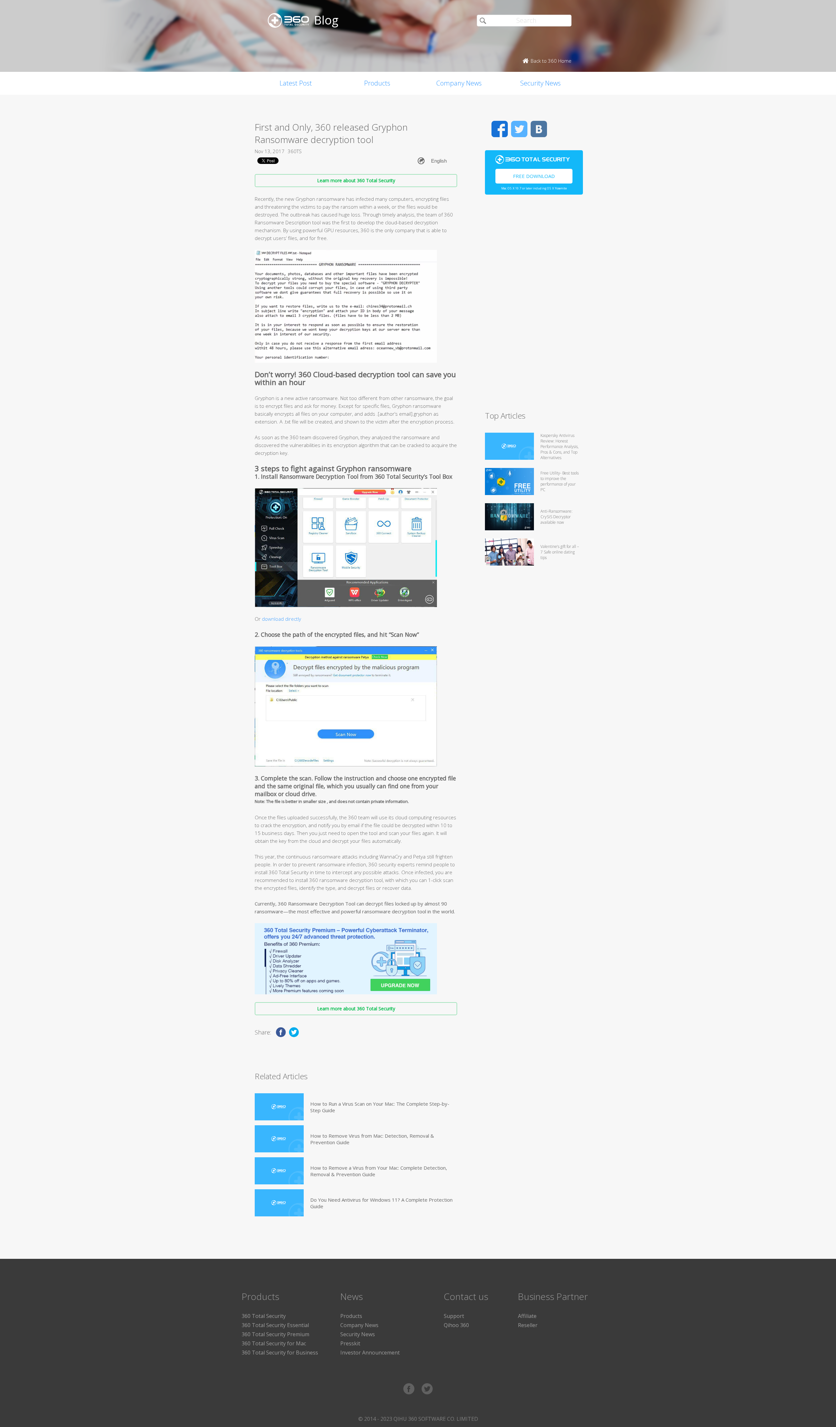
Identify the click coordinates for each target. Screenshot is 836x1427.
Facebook (499, 129)
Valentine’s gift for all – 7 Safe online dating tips (559, 552)
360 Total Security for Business (280, 1352)
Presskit (350, 1343)
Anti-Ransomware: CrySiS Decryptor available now (556, 516)
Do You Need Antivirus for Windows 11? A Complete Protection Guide (381, 1203)
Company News (459, 83)
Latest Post (296, 83)
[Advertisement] (534, 306)
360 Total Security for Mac (274, 1343)
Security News (540, 83)
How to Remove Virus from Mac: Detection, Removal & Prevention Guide (372, 1139)
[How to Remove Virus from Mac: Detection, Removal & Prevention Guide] (279, 1138)
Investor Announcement (370, 1352)
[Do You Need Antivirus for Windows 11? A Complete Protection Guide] (279, 1202)
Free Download (534, 176)
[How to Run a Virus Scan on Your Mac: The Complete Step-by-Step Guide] (279, 1106)
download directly (281, 619)
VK (539, 129)
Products (377, 83)
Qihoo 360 (456, 1325)
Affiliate (527, 1316)
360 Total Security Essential (275, 1325)
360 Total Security (264, 1316)
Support (454, 1316)
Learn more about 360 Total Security (356, 180)
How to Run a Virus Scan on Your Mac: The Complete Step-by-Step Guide (379, 1107)
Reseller (528, 1325)
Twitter (519, 129)
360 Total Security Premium (275, 1334)
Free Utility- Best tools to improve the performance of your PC (559, 481)
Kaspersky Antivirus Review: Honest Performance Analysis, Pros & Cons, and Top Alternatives (559, 446)
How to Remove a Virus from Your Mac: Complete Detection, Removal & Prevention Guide (378, 1171)
